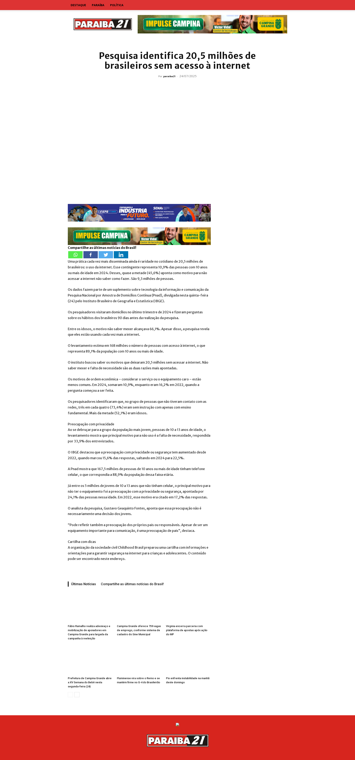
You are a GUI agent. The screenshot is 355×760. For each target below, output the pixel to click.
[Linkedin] (121, 254)
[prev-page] (70, 694)
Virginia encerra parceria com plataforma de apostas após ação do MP (186, 630)
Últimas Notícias (83, 584)
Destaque (78, 5)
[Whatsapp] (75, 254)
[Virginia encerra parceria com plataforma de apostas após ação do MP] (188, 607)
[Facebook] (90, 254)
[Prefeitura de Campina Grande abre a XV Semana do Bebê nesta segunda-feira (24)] (90, 659)
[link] (177, 42)
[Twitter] (106, 254)
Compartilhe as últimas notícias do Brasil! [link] (102, 248)
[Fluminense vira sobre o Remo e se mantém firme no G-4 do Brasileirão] (139, 659)
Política (116, 5)
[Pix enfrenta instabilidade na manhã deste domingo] (188, 659)
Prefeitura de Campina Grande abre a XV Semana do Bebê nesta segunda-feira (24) (90, 682)
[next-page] (77, 694)
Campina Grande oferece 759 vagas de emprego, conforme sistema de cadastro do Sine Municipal (139, 630)
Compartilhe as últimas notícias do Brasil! (132, 584)
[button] (282, 5)
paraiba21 (169, 76)
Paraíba (98, 5)
